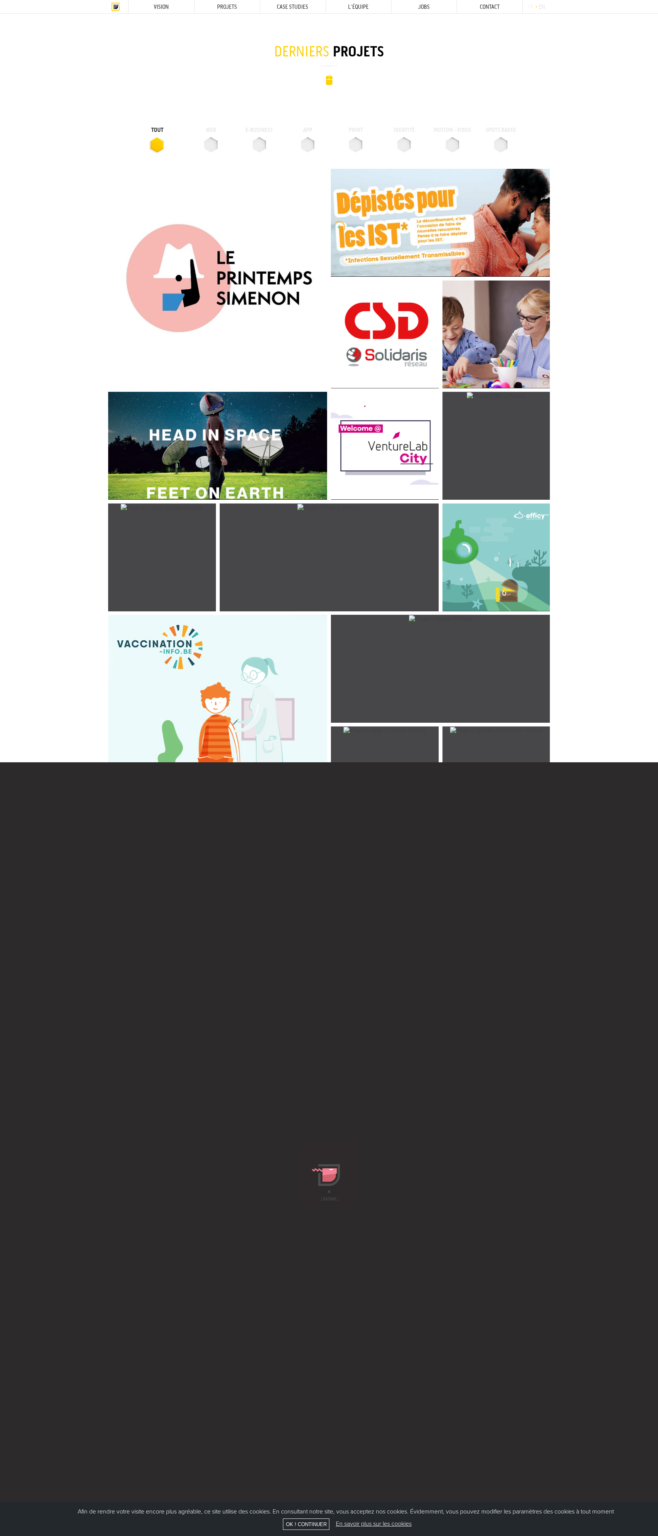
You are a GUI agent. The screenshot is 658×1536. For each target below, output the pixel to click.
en (542, 6)
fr (530, 6)
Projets (227, 6)
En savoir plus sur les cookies (374, 1524)
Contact (490, 6)
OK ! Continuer (306, 1524)
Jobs (424, 6)
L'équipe (358, 6)
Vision (161, 6)
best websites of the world (644, 35)
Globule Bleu (115, 6)
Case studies (292, 6)
